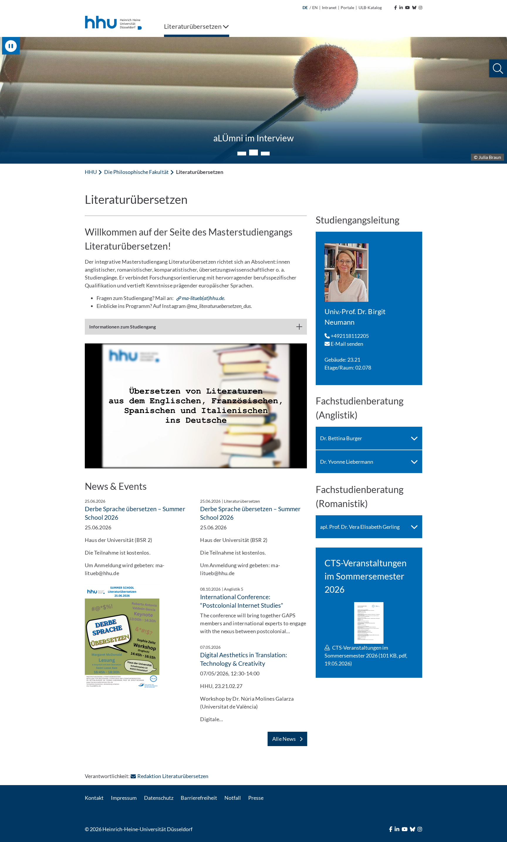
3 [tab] (265, 153)
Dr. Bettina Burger (341, 438)
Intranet (329, 7)
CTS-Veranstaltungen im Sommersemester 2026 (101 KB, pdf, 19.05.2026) (366, 655)
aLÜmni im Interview (253, 138)
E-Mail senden (347, 343)
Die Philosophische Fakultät (136, 172)
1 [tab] (241, 153)
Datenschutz (158, 797)
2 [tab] (253, 152)
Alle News (284, 739)
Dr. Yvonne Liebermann (346, 461)
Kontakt (94, 797)
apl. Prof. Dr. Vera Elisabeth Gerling (360, 527)
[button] (498, 68)
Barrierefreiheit (199, 797)
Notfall (232, 797)
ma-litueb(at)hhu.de (203, 298)
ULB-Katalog (370, 7)
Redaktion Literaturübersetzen (172, 776)
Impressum (124, 797)
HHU (91, 172)
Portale (347, 7)
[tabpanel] (253, 100)
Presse (255, 797)
